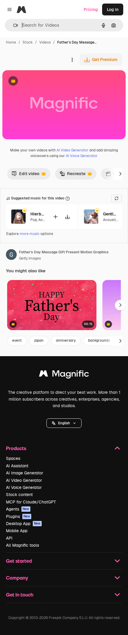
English (64, 423)
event (17, 340)
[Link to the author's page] (11, 255)
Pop (33, 219)
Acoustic (110, 219)
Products (16, 448)
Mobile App (16, 530)
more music (30, 233)
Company (17, 578)
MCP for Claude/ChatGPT (31, 502)
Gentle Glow (110, 214)
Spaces (13, 458)
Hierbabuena (37, 214)
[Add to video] (55, 216)
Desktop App (23, 523)
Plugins (18, 516)
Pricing (91, 9)
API (9, 538)
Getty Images (30, 258)
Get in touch (19, 594)
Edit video (25, 175)
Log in (112, 9)
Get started (19, 561)
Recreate (72, 175)
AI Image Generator (24, 473)
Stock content (19, 494)
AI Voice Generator (82, 155)
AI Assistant (17, 465)
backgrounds (99, 340)
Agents (17, 509)
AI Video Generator (72, 150)
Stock (28, 42)
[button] (64, 423)
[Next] (120, 173)
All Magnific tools (22, 545)
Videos (45, 42)
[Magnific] (64, 375)
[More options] (72, 59)
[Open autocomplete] (13, 25)
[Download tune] (67, 216)
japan (38, 340)
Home (11, 42)
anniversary (66, 340)
